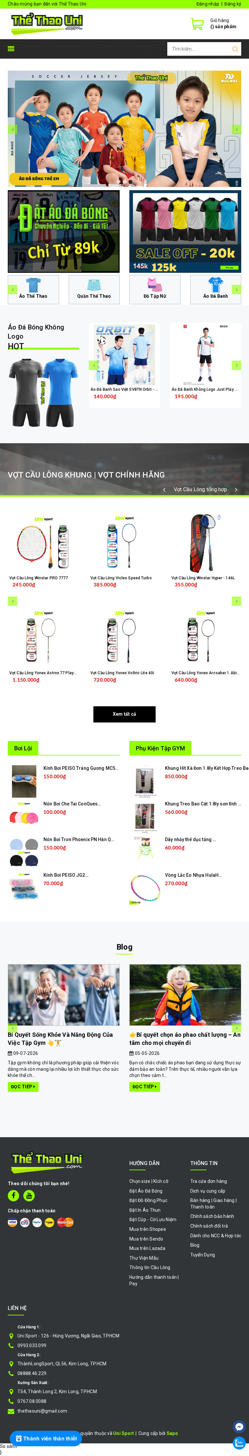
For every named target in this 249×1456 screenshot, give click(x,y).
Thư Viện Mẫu (144, 1258)
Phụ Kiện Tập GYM (160, 748)
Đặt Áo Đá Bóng (146, 1191)
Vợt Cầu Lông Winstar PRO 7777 (38, 578)
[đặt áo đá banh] (64, 231)
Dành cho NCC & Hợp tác (216, 1235)
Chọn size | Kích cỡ (148, 1181)
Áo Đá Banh (215, 296)
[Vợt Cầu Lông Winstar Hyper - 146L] (206, 543)
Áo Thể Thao (33, 296)
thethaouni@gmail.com (42, 1411)
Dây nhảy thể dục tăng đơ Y (193, 839)
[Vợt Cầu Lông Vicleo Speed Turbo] (124, 543)
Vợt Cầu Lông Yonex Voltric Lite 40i (122, 673)
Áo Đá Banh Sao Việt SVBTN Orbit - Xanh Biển (131, 389)
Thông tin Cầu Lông (150, 1267)
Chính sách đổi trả (209, 1226)
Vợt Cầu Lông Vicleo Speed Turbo (121, 578)
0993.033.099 (32, 1345)
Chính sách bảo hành (212, 1216)
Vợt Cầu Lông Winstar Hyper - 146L (203, 578)
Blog (124, 947)
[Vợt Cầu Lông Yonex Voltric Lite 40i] (124, 638)
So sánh (8, 1446)
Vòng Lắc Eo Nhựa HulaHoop (196, 875)
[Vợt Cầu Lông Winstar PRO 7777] (43, 543)
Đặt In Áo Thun (145, 1210)
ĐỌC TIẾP (22, 1086)
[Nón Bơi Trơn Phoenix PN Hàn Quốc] (24, 852)
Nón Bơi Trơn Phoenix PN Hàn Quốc (81, 839)
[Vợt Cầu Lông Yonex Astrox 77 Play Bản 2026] (43, 638)
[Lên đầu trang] (239, 1407)
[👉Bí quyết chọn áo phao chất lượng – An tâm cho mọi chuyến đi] (185, 995)
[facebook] (13, 1195)
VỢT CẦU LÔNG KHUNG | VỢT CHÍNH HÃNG (86, 475)
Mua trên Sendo (146, 1239)
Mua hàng (57, 685)
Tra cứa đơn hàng (208, 1181)
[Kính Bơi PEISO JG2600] (24, 888)
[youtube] (29, 1195)
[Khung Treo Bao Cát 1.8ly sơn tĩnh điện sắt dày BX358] (145, 816)
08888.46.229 (32, 1373)
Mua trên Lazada (147, 1248)
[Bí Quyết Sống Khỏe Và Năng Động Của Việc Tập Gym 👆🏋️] (63, 995)
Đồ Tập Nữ (155, 296)
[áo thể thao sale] (185, 231)
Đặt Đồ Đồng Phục (148, 1200)
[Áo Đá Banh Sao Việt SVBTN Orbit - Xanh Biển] (124, 354)
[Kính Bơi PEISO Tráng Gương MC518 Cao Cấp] (24, 781)
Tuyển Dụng (202, 1254)
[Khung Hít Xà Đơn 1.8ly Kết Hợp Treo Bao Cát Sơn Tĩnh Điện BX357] (146, 781)
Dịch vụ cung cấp (208, 1191)
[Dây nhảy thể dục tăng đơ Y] (145, 847)
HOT (36, 337)
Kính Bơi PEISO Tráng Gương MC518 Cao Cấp (91, 768)
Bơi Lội (23, 748)
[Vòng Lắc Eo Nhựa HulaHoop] (145, 888)
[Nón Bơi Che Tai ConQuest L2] (24, 816)
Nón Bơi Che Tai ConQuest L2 (74, 803)
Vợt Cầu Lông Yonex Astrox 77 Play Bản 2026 (50, 673)
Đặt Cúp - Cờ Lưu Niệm (152, 1219)
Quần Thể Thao (94, 296)
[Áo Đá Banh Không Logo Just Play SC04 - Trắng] (206, 354)
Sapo (172, 1433)
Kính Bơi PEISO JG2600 (68, 875)
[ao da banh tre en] (124, 129)
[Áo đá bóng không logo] (43, 392)
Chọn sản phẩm (141, 401)
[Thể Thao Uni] (47, 23)
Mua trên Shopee (147, 1229)
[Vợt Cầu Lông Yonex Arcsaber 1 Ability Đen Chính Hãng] (206, 638)
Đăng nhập (207, 3)
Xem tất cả (124, 714)
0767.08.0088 (32, 1401)
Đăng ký (232, 3)
